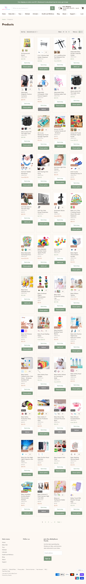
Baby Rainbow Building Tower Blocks (58, 332)
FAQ (46, 569)
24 (63, 32)
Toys (20, 14)
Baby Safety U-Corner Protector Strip (43, 418)
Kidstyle (27, 14)
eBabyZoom (24, 57)
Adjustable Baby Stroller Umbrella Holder (76, 53)
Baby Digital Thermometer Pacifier (75, 254)
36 (66, 32)
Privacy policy (21, 569)
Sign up (47, 558)
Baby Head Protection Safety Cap (59, 296)
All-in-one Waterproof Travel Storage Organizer (43, 134)
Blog (58, 14)
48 (69, 32)
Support (72, 14)
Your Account (39, 569)
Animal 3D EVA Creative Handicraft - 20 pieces (60, 130)
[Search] (52, 8)
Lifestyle (35, 14)
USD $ (79, 570)
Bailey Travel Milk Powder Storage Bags (76, 499)
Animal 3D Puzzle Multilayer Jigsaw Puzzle (76, 134)
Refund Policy (12, 569)
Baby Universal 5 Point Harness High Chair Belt (43, 496)
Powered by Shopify (7, 575)
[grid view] (79, 32)
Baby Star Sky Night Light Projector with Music (27, 459)
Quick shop (27, 63)
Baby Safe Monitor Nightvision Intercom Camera (76, 335)
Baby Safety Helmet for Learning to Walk (60, 376)
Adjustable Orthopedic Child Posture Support (43, 94)
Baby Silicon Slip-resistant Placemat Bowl (59, 418)
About (64, 14)
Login (81, 14)
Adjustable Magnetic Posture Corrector (26, 94)
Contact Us (4, 569)
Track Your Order (6, 571)
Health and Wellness (48, 14)
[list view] (82, 32)
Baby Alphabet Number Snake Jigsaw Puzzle (42, 250)
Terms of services (30, 569)
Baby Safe (12, 14)
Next (59, 522)
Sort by (23, 32)
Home (4, 14)
